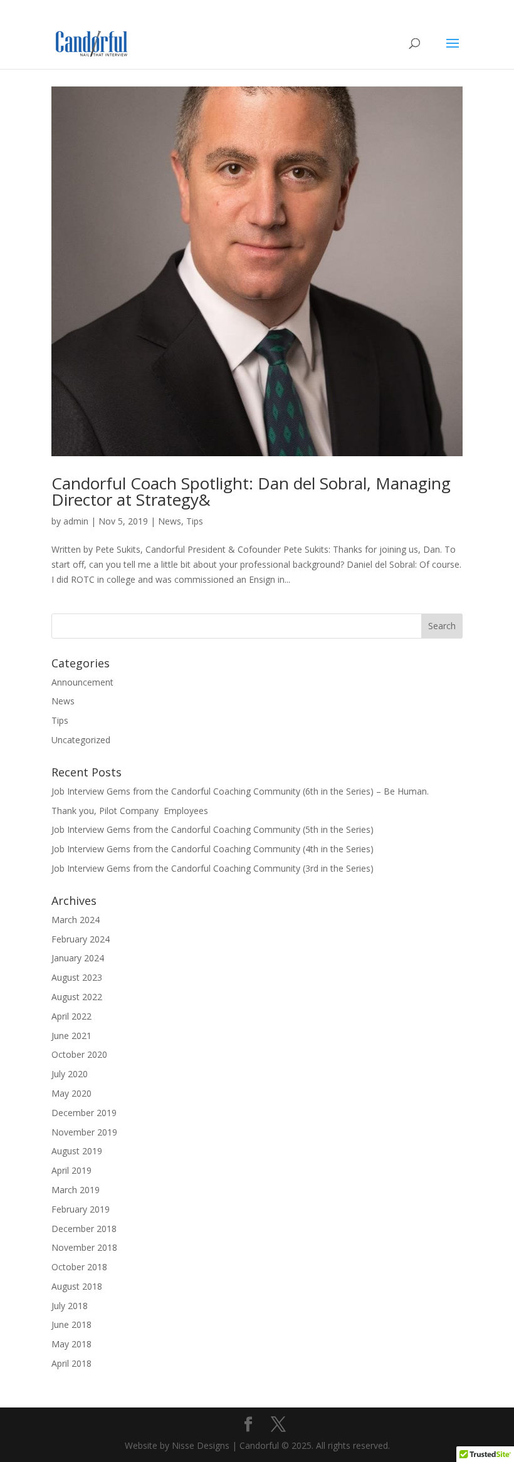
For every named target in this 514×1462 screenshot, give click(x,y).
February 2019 (80, 1209)
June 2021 (71, 1036)
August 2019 (76, 1151)
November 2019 (84, 1132)
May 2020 (71, 1093)
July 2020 (69, 1074)
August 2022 (76, 997)
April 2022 (71, 1016)
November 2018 (84, 1247)
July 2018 (69, 1306)
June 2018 (71, 1324)
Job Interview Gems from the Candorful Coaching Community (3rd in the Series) (212, 868)
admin (75, 521)
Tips (194, 521)
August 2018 (76, 1286)
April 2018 (71, 1363)
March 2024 (75, 920)
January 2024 (77, 958)
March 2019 (75, 1190)
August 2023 (76, 977)
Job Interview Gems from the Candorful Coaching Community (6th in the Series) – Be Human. (240, 791)
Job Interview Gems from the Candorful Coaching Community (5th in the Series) (212, 829)
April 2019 (71, 1170)
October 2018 (79, 1267)
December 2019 (84, 1113)
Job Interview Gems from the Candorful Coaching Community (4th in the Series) (212, 849)
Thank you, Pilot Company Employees (129, 811)
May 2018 (71, 1344)
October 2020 (79, 1054)
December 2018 (84, 1229)
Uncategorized (80, 740)
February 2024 (80, 939)
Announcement (82, 682)
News (169, 521)
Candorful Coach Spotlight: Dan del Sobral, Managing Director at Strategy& (251, 491)
